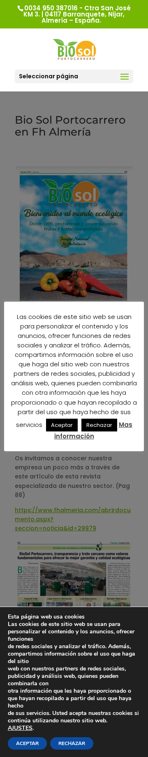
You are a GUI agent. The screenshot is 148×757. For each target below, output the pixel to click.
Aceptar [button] (62, 425)
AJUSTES (20, 728)
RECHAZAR (71, 743)
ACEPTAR (27, 743)
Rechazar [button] (99, 425)
